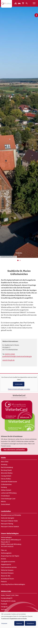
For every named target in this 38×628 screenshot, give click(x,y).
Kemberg (4, 487)
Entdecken (19, 253)
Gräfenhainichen (6, 484)
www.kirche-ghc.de (8, 360)
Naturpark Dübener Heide (9, 521)
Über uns (4, 550)
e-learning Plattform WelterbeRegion (13, 584)
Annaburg (4, 464)
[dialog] (19, 620)
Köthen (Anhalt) (6, 490)
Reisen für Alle (5, 576)
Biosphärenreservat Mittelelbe (11, 515)
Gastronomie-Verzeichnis (23, 3)
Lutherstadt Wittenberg (8, 493)
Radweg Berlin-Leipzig (8, 601)
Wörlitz (3, 501)
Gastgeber (19, 3)
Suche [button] (27, 3)
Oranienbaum (5, 496)
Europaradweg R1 (6, 598)
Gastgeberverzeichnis (8, 561)
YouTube (3, 609)
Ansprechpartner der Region (10, 556)
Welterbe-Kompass (7, 570)
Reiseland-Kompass (7, 573)
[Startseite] (6, 3)
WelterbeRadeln (15, 3)
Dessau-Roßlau (6, 479)
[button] (18, 260)
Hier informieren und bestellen (14, 450)
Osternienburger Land (8, 498)
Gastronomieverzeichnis (9, 567)
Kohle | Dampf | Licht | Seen (10, 595)
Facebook (4, 604)
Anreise (3, 559)
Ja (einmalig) (18, 384)
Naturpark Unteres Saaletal (10, 526)
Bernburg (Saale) (6, 470)
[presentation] (3, 134)
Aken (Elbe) (4, 461)
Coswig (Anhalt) (6, 476)
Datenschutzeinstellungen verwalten (19, 389)
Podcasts (4, 581)
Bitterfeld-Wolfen (6, 473)
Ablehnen (19, 623)
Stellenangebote (6, 553)
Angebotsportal (6, 564)
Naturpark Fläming (7, 524)
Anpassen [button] (4, 623)
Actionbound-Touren (7, 578)
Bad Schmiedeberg (7, 467)
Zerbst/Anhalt (5, 504)
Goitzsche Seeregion (7, 518)
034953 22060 (10, 354)
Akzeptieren (30, 623)
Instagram (4, 606)
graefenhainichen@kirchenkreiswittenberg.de (17, 356)
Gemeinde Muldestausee (9, 481)
